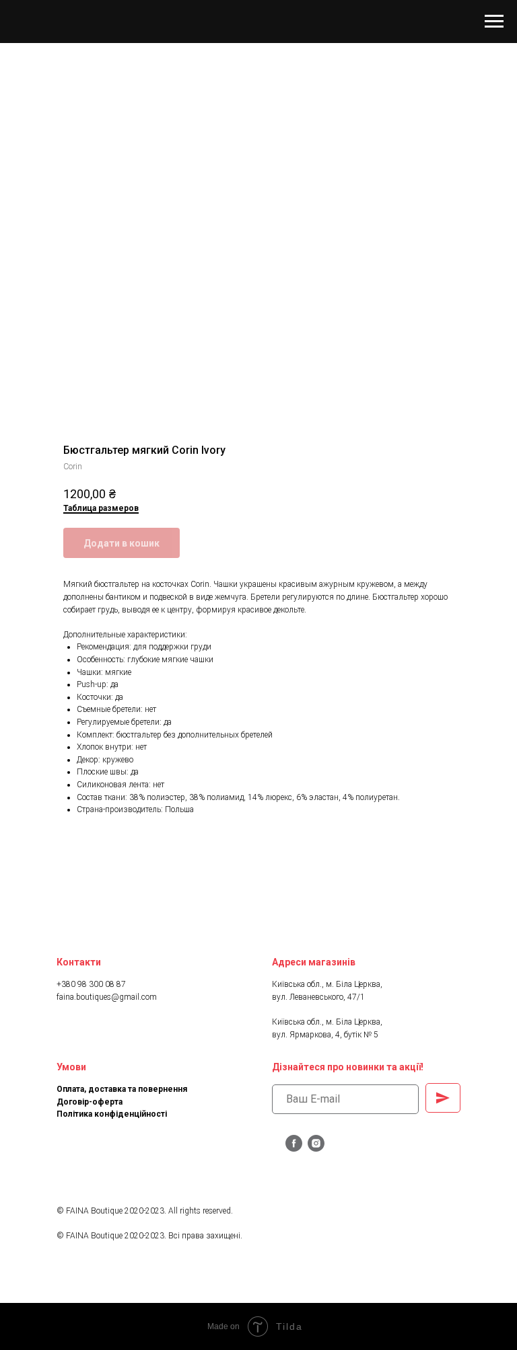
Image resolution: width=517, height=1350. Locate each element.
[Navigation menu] (494, 21)
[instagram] (316, 1148)
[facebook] (293, 1148)
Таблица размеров (101, 508)
